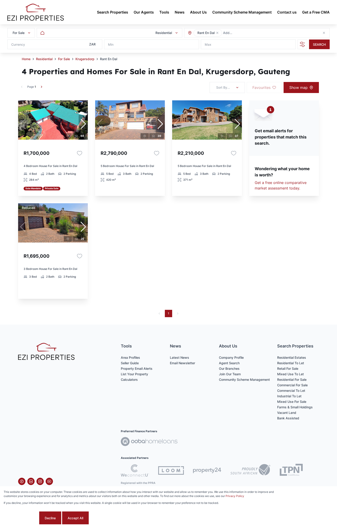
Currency (18, 44)
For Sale (64, 59)
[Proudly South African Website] (250, 470)
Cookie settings (21, 518)
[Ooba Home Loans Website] (149, 442)
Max (208, 44)
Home (26, 59)
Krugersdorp (84, 59)
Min (110, 44)
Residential (44, 59)
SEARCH (319, 44)
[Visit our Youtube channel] (49, 481)
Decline (50, 518)
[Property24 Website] (207, 470)
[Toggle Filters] (302, 44)
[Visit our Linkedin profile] (31, 481)
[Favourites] (79, 153)
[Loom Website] (171, 470)
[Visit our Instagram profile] (40, 481)
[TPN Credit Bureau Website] (291, 470)
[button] (217, 33)
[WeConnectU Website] (135, 470)
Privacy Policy (235, 496)
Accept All (75, 518)
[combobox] (248, 33)
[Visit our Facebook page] (21, 481)
